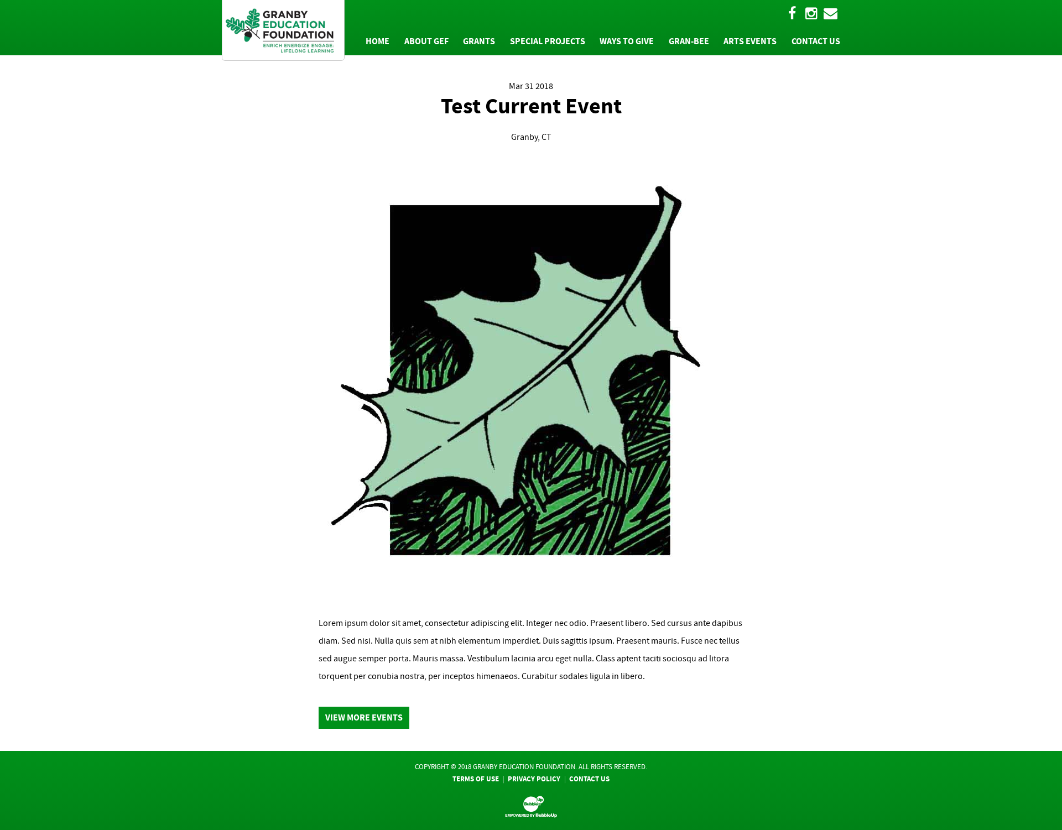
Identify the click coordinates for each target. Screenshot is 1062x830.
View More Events (364, 717)
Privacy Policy (534, 778)
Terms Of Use (475, 778)
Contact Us (589, 778)
